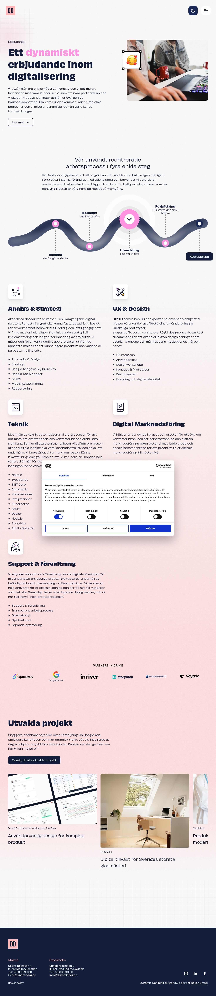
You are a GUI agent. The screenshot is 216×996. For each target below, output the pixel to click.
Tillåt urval (108, 528)
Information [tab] (108, 475)
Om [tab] (152, 475)
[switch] (91, 516)
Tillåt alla (150, 528)
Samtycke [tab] (64, 475)
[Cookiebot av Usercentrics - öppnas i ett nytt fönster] (158, 466)
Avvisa (65, 528)
